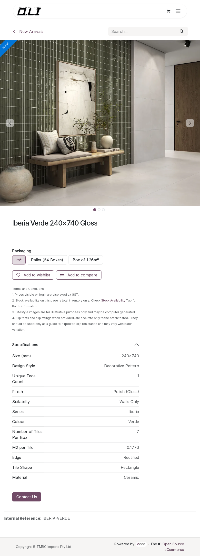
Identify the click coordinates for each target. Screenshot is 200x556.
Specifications (25, 344)
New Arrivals (30, 31)
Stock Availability (113, 300)
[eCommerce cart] (168, 11)
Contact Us (26, 496)
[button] (10, 123)
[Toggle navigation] (178, 11)
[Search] (182, 31)
